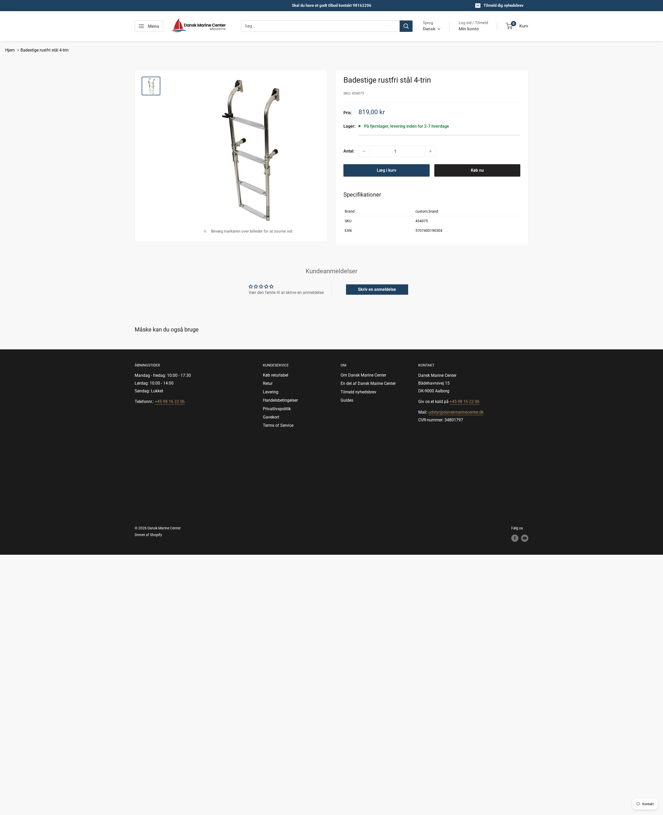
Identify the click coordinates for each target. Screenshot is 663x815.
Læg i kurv (386, 170)
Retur (267, 383)
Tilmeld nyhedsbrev (358, 392)
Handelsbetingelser (280, 400)
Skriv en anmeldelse (377, 289)
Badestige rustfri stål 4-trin (44, 50)
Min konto (469, 28)
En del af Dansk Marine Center (368, 383)
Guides (347, 400)
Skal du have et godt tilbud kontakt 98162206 (331, 5)
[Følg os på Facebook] (514, 538)
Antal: (348, 151)
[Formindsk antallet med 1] (364, 151)
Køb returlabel (275, 375)
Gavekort (271, 417)
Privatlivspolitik (277, 408)
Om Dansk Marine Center (363, 375)
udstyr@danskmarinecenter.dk (456, 412)
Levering (270, 392)
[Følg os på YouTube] (524, 538)
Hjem (10, 50)
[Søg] (406, 26)
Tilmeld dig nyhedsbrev (504, 5)
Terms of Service (278, 425)
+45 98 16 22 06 (170, 401)
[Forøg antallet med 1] (430, 151)
